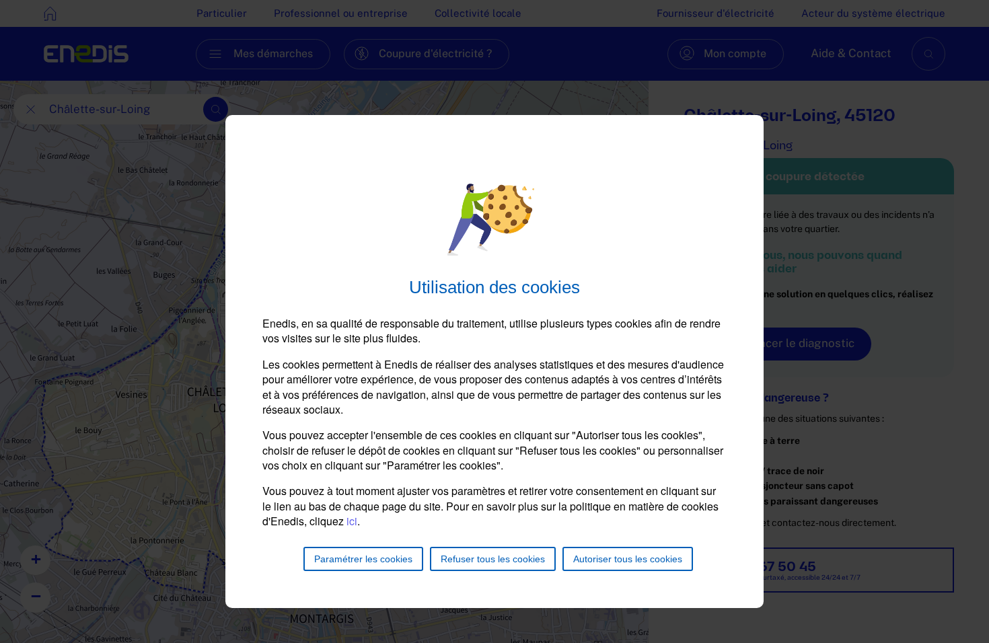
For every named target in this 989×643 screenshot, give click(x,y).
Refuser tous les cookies (493, 559)
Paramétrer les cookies (363, 559)
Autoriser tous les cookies (627, 559)
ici (351, 521)
